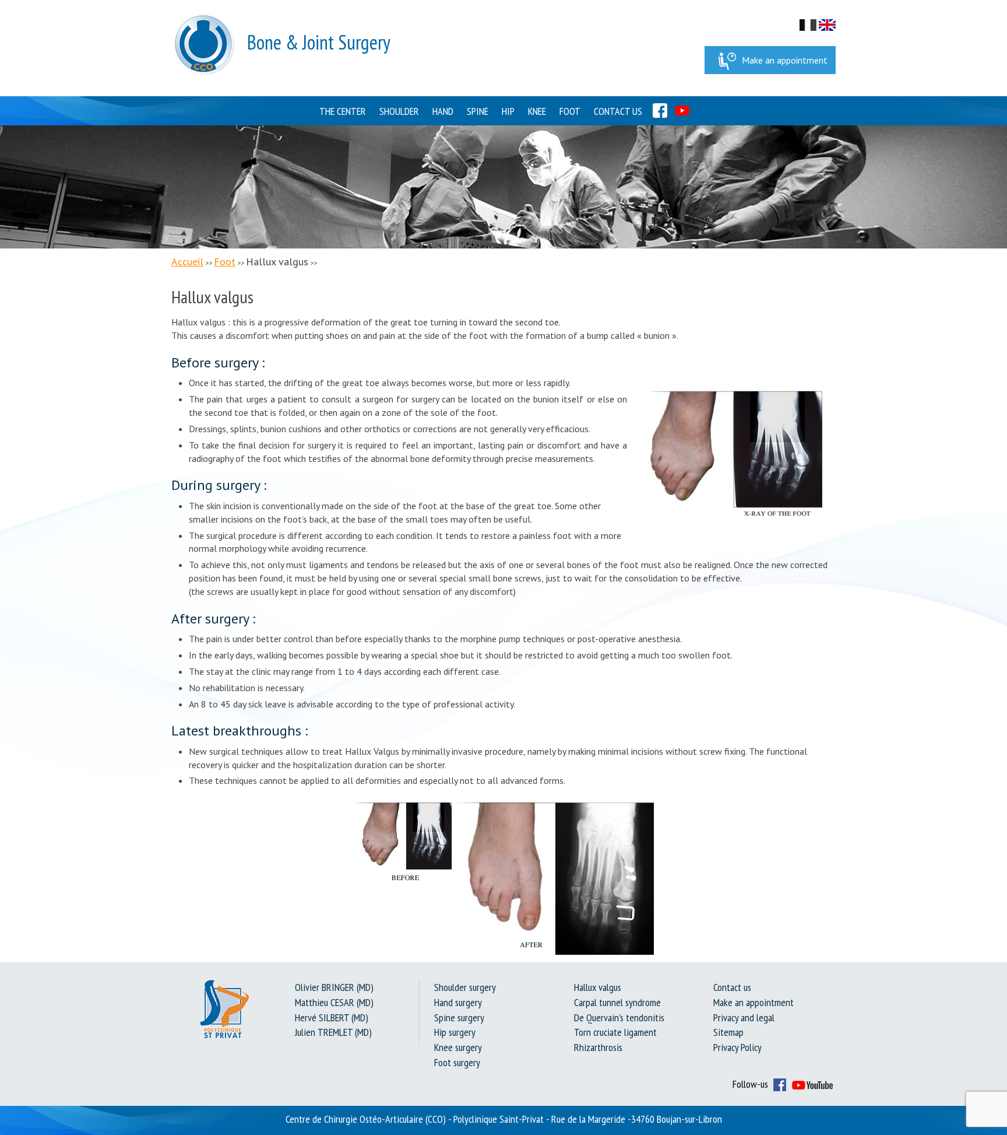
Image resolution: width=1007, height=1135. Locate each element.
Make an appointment (785, 60)
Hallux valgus (597, 987)
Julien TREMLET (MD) (333, 1032)
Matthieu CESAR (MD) (334, 1002)
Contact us (618, 111)
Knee (537, 111)
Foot (569, 111)
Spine (477, 111)
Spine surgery (459, 1017)
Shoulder (399, 111)
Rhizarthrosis (598, 1047)
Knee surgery (458, 1047)
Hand (442, 111)
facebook (660, 110)
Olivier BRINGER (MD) (334, 987)
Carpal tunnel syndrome (617, 1002)
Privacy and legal (743, 1017)
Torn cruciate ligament (615, 1032)
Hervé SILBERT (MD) (331, 1017)
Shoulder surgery (465, 987)
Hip (508, 111)
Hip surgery (455, 1032)
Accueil (187, 261)
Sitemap (728, 1032)
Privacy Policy (737, 1047)
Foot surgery (457, 1062)
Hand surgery (458, 1002)
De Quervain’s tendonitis (619, 1017)
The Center (342, 111)
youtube (682, 110)
